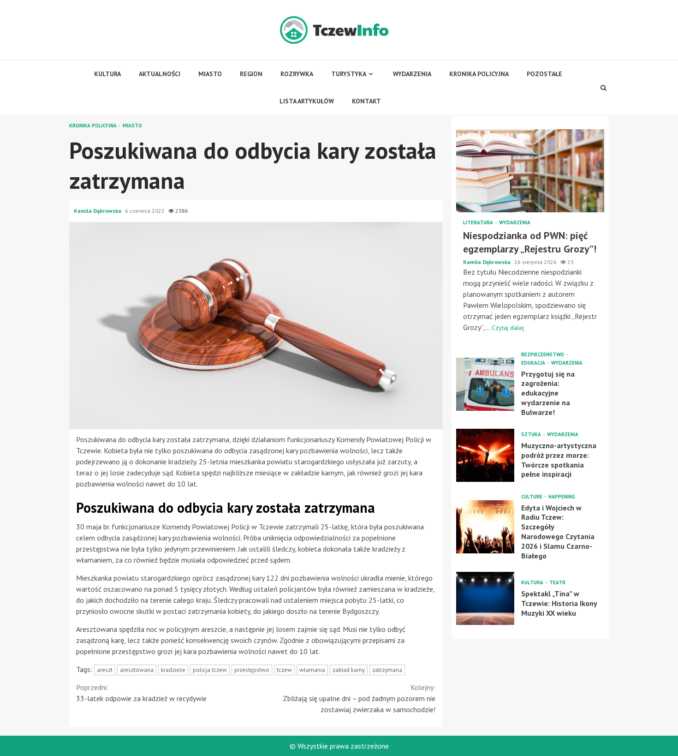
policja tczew (210, 670)
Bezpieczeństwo (543, 354)
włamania (312, 670)
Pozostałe (544, 74)
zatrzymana (387, 670)
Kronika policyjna (479, 74)
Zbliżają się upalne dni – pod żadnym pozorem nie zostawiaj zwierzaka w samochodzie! (359, 698)
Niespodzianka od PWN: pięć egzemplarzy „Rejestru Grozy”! (530, 170)
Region (251, 74)
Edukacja (534, 362)
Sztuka (531, 434)
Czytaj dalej (508, 327)
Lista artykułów (307, 101)
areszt (105, 670)
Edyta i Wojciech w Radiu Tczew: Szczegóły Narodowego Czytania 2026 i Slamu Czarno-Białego (485, 526)
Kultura (107, 74)
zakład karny (349, 670)
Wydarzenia (412, 74)
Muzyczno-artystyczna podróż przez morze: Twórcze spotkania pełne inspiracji (485, 454)
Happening (561, 496)
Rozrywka (296, 74)
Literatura (478, 222)
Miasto (210, 74)
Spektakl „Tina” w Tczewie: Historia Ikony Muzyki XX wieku (485, 598)
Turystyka (348, 74)
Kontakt (366, 101)
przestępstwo (251, 670)
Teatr (557, 582)
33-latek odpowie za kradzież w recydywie (141, 693)
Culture (532, 496)
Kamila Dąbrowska (98, 210)
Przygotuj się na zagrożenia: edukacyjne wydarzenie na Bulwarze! (485, 383)
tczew (284, 670)
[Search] (604, 87)
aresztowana (137, 670)
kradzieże (173, 670)
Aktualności (159, 74)
